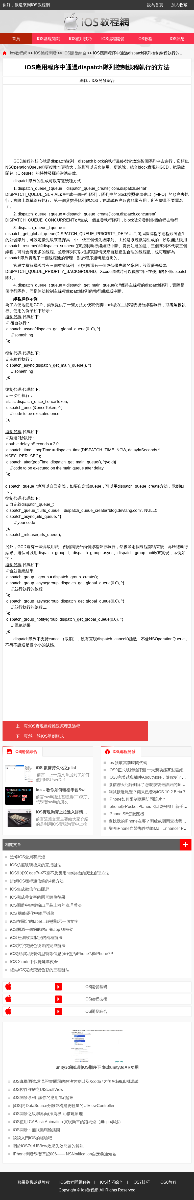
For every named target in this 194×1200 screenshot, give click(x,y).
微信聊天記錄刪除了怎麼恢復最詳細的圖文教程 (151, 784)
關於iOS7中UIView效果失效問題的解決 (48, 1146)
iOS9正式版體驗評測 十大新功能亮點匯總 (146, 770)
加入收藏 (179, 5)
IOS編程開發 (112, 39)
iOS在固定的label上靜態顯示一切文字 (44, 921)
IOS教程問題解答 (74, 1182)
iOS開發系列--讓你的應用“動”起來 (43, 1097)
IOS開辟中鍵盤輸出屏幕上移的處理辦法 (46, 905)
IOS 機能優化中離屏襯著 (32, 913)
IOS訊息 (177, 39)
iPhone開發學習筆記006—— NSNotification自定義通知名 (64, 1154)
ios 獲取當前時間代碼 (128, 763)
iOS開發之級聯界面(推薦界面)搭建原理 (48, 1114)
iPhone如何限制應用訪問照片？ (137, 799)
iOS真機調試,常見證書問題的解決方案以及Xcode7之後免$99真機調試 (75, 1081)
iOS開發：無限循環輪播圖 (36, 1130)
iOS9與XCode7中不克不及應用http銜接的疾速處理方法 (59, 873)
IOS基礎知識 (48, 39)
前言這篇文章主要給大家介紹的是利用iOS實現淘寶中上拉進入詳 (62, 824)
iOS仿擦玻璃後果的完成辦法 (35, 865)
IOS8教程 (168, 1182)
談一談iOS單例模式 (46, 736)
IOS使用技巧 (80, 39)
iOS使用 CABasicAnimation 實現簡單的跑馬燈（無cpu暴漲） (68, 1122)
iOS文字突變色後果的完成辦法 (37, 945)
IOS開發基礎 (95, 987)
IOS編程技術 (95, 999)
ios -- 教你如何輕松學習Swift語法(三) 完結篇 (63, 790)
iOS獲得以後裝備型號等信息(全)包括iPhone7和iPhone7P (61, 954)
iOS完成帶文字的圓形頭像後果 (37, 897)
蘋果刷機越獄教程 (33, 1182)
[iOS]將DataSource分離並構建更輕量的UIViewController (63, 1105)
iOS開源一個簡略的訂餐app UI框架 (41, 929)
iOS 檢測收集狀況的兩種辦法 (36, 937)
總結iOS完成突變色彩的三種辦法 (39, 970)
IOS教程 (144, 39)
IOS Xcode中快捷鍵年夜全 (34, 962)
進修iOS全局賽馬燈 (27, 857)
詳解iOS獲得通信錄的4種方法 (37, 881)
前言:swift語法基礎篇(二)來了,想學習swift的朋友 (62, 799)
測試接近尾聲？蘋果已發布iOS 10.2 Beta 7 (147, 792)
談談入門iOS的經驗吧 (32, 1138)
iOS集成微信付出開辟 (29, 889)
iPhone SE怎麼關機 (126, 814)
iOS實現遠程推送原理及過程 (54, 726)
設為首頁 (155, 5)
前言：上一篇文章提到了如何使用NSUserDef (62, 777)
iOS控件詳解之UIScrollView (38, 1089)
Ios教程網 (18, 53)
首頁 (16, 39)
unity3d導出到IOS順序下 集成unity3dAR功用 (97, 1067)
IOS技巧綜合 (111, 1182)
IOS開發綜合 (74, 53)
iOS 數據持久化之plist (56, 768)
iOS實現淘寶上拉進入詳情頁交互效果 (63, 812)
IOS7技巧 (141, 1182)
